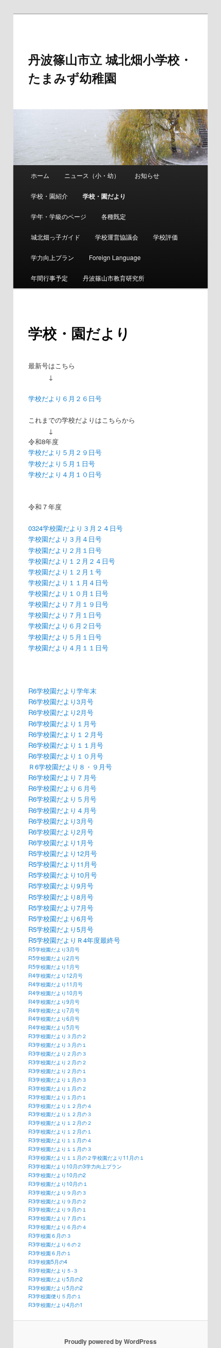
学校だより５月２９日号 (65, 452)
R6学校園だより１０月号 (65, 756)
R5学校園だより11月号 (62, 864)
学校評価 (165, 236)
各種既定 (113, 216)
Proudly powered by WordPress (110, 1341)
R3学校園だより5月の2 (55, 1279)
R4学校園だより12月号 (55, 975)
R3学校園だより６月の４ (57, 1227)
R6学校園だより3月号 (61, 701)
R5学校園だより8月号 (61, 897)
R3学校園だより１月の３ (57, 1079)
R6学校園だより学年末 (62, 691)
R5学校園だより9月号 (61, 885)
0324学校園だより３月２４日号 (75, 528)
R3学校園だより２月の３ (57, 1053)
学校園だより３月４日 (61, 539)
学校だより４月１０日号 (65, 474)
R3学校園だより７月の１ (57, 1218)
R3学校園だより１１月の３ (60, 1149)
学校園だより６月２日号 (65, 625)
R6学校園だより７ (55, 777)
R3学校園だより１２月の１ (60, 1131)
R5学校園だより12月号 (62, 853)
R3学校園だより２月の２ (57, 1062)
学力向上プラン (52, 257)
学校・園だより (104, 196)
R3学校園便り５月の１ (55, 1296)
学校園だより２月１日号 (65, 550)
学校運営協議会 (116, 236)
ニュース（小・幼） (92, 175)
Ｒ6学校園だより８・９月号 (70, 766)
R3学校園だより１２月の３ (60, 1114)
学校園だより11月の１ (118, 1157)
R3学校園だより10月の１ (58, 1183)
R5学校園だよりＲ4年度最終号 (74, 940)
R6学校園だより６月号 (62, 788)
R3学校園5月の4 (47, 1261)
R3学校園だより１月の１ (57, 1097)
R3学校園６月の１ (49, 1253)
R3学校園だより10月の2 (57, 1175)
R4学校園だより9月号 (54, 1001)
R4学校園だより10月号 (55, 993)
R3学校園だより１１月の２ (60, 1157)
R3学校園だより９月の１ (57, 1209)
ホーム (40, 175)
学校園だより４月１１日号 (68, 647)
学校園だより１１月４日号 (68, 582)
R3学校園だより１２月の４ (60, 1105)
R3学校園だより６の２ (55, 1244)
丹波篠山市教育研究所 (113, 277)
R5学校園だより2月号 (54, 958)
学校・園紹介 (49, 195)
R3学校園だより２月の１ (57, 1071)
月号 (90, 777)
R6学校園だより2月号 (61, 712)
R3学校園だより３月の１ (57, 1044)
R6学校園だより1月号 (61, 842)
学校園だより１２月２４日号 (71, 561)
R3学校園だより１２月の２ (60, 1122)
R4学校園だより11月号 (55, 984)
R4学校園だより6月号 (54, 1018)
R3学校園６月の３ (49, 1235)
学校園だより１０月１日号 (68, 593)
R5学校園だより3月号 (54, 949)
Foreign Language (115, 257)
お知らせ (147, 175)
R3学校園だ (42, 1305)
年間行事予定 (49, 277)
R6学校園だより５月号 (62, 799)
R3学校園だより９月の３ (57, 1192)
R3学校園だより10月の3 (57, 1166)
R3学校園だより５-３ (53, 1270)
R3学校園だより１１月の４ (60, 1140)
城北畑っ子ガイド (55, 236)
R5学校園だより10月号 (62, 875)
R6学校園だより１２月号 (65, 734)
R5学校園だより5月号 (61, 929)
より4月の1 (69, 1305)
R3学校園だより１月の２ (57, 1088)
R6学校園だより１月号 (62, 723)
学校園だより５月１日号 (65, 637)
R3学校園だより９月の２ (57, 1201)
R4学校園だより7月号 (54, 1010)
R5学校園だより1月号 (54, 966)
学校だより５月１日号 (61, 463)
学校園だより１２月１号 (65, 572)
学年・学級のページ (58, 216)
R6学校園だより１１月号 (65, 745)
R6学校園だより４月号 (62, 810)
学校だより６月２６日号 (65, 398)
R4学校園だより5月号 (54, 1027)
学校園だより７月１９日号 (68, 604)
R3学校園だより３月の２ (57, 1036)
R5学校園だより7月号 (61, 908)
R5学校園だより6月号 (61, 918)
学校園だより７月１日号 (65, 615)
